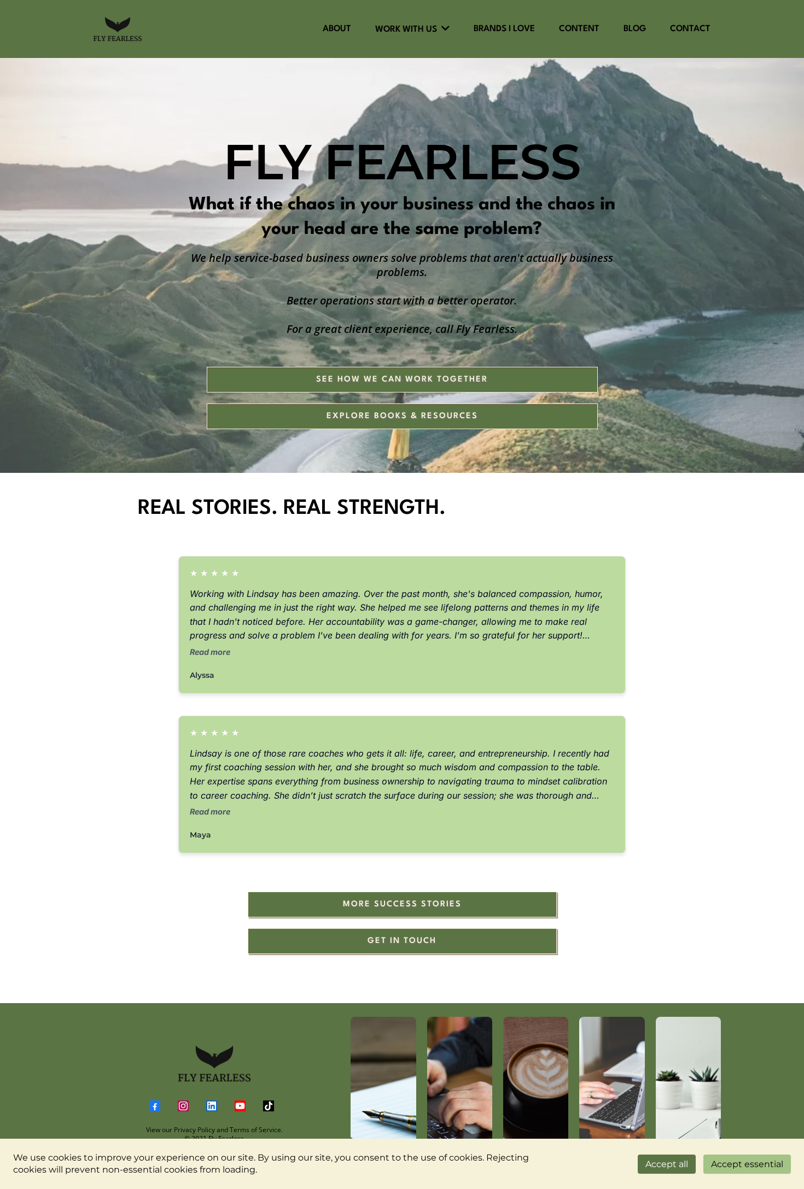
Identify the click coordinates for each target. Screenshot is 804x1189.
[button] (444, 29)
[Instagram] (183, 1106)
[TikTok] (268, 1106)
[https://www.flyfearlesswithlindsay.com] (214, 1063)
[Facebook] (155, 1106)
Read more (210, 652)
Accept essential (747, 1164)
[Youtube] (240, 1106)
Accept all (666, 1164)
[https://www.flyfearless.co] (117, 29)
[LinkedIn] (211, 1106)
